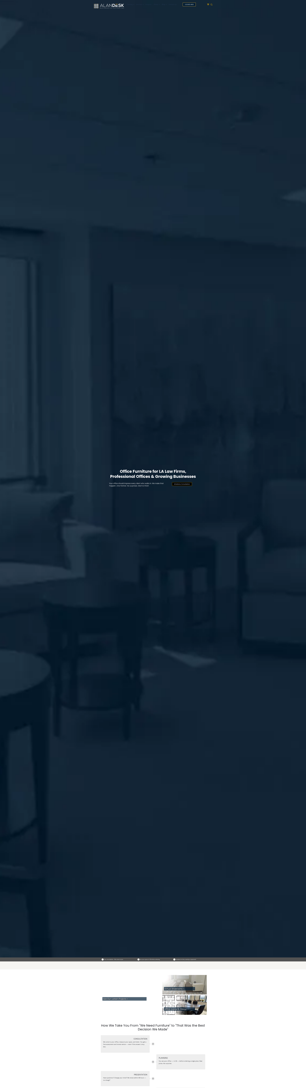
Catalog (130, 4)
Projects (148, 4)
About (156, 4)
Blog (163, 4)
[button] (134, 4)
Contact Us (173, 4)
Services (139, 4)
